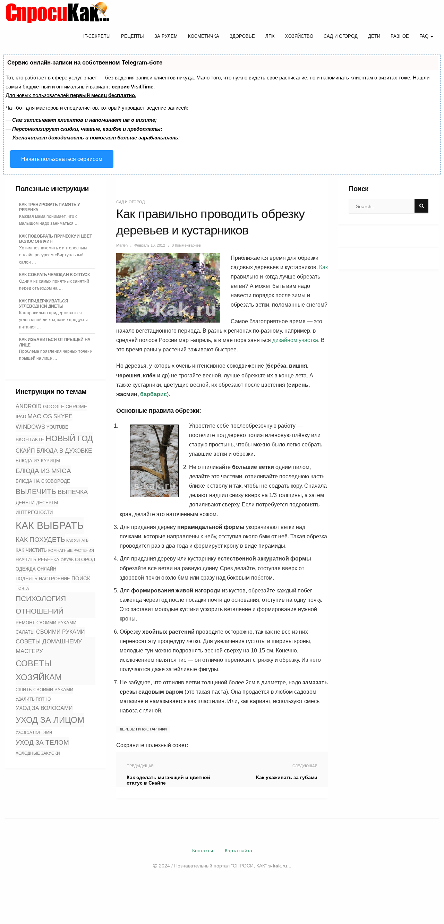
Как (323, 267)
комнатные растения (71, 550)
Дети (374, 36)
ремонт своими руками (46, 622)
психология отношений (41, 604)
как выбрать (50, 525)
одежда (26, 569)
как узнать (77, 540)
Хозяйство (299, 36)
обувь (67, 560)
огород (85, 559)
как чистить (31, 550)
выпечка (73, 491)
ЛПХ (270, 36)
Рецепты (132, 36)
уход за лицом (50, 720)
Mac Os (39, 416)
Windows (30, 426)
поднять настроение (43, 578)
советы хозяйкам (39, 670)
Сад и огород (341, 36)
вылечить (36, 491)
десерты (47, 502)
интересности (34, 512)
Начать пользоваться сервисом (61, 159)
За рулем (166, 36)
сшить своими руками (44, 689)
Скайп (25, 451)
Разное (400, 36)
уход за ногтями (34, 732)
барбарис (153, 394)
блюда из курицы (38, 460)
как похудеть (40, 539)
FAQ (424, 36)
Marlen (122, 245)
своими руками (60, 631)
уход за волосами (44, 708)
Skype (62, 416)
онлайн (46, 569)
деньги (25, 502)
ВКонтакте (30, 439)
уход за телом (42, 742)
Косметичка (203, 36)
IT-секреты (97, 36)
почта (22, 588)
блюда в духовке (64, 450)
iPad (21, 416)
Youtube (57, 427)
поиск (80, 578)
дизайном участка (295, 340)
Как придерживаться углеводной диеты (43, 304)
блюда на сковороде (43, 481)
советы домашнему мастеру (49, 646)
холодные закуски (38, 753)
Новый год (69, 438)
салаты (25, 632)
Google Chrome (65, 406)
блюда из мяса (43, 470)
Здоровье (242, 36)
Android (29, 406)
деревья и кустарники (143, 729)
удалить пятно (33, 699)
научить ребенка (37, 559)
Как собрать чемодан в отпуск (54, 274)
